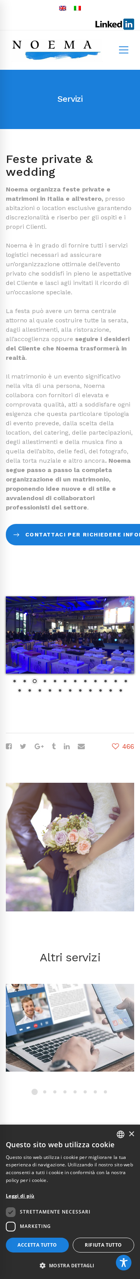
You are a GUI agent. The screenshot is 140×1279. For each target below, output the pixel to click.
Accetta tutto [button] (37, 1245)
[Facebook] (9, 746)
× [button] (131, 1134)
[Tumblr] (54, 746)
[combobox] (120, 1134)
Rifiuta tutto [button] (103, 1245)
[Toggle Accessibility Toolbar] (123, 1262)
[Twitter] (23, 746)
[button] (70, 1265)
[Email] (81, 746)
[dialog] (70, 1202)
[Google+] (39, 746)
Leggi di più (20, 1195)
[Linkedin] (67, 746)
